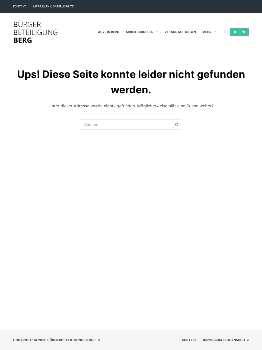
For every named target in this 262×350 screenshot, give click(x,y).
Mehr (206, 32)
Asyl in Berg (108, 32)
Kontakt (19, 6)
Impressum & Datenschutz (53, 6)
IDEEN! (239, 32)
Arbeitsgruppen (140, 32)
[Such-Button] (177, 124)
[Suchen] (226, 32)
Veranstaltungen (180, 32)
